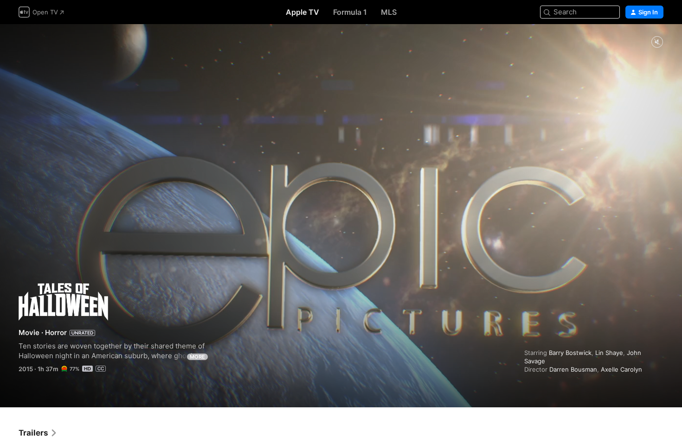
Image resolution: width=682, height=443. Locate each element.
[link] (38, 433)
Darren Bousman (573, 369)
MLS (389, 12)
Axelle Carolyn (621, 369)
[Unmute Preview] (656, 42)
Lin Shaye (609, 352)
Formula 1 (350, 12)
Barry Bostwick (570, 352)
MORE (197, 357)
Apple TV (302, 12)
